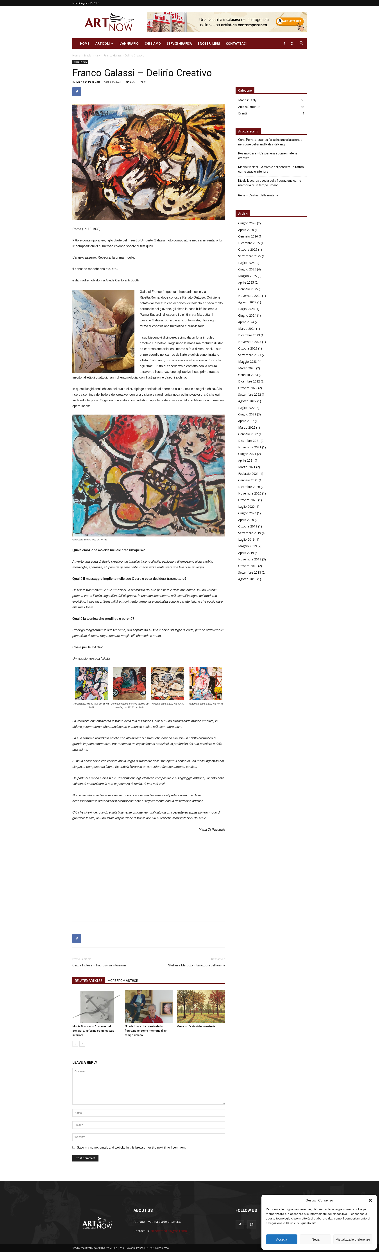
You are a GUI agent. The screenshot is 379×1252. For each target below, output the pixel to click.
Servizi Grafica (179, 43)
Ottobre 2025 (247, 249)
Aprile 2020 (246, 520)
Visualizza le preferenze (353, 1239)
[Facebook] (284, 43)
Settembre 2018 (249, 572)
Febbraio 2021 (248, 473)
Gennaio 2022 (248, 434)
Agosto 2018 (247, 579)
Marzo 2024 (246, 328)
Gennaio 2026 (248, 236)
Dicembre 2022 (249, 381)
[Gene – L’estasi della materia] (201, 1006)
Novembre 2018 (249, 559)
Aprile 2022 (246, 421)
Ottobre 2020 (247, 500)
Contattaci (236, 43)
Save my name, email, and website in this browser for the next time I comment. (131, 1147)
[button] (370, 1200)
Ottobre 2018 (247, 566)
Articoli (102, 43)
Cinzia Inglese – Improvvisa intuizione (99, 965)
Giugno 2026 (247, 223)
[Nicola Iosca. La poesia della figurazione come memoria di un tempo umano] (149, 1006)
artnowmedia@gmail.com (168, 1231)
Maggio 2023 (247, 361)
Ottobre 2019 (247, 526)
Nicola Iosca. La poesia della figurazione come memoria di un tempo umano (146, 1031)
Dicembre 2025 (249, 243)
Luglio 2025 (246, 263)
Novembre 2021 (249, 447)
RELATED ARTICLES (88, 980)
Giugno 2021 (247, 454)
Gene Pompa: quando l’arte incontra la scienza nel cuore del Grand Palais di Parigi (270, 142)
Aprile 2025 (246, 282)
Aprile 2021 (246, 460)
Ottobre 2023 (247, 348)
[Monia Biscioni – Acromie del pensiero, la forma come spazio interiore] (96, 1006)
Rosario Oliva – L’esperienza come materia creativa (267, 156)
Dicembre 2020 (249, 487)
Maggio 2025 (247, 276)
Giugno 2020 (247, 513)
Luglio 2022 (246, 408)
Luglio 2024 (246, 309)
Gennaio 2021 (248, 480)
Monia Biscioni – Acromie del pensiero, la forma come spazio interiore (93, 1031)
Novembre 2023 (249, 342)
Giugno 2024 (247, 315)
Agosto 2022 (247, 401)
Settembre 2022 (249, 394)
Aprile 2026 (246, 230)
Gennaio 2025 (248, 289)
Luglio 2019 (246, 539)
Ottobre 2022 (247, 388)
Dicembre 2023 (249, 335)
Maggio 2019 (247, 546)
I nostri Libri (209, 43)
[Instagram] (291, 43)
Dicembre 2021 (249, 440)
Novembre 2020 (249, 493)
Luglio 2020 (246, 506)
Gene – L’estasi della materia (196, 1026)
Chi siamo (153, 43)
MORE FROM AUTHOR (123, 980)
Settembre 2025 (249, 256)
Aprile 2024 (246, 322)
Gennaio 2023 (248, 375)
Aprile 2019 (246, 553)
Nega (315, 1239)
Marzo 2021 (246, 467)
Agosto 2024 (247, 302)
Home (84, 43)
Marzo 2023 (246, 368)
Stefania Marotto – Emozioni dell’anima (196, 965)
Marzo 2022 (246, 427)
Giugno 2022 (247, 414)
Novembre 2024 (249, 296)
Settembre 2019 (249, 533)
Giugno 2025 (247, 269)
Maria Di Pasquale (88, 81)
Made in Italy (92, 55)
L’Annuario (129, 43)
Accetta (281, 1239)
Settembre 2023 (249, 355)
